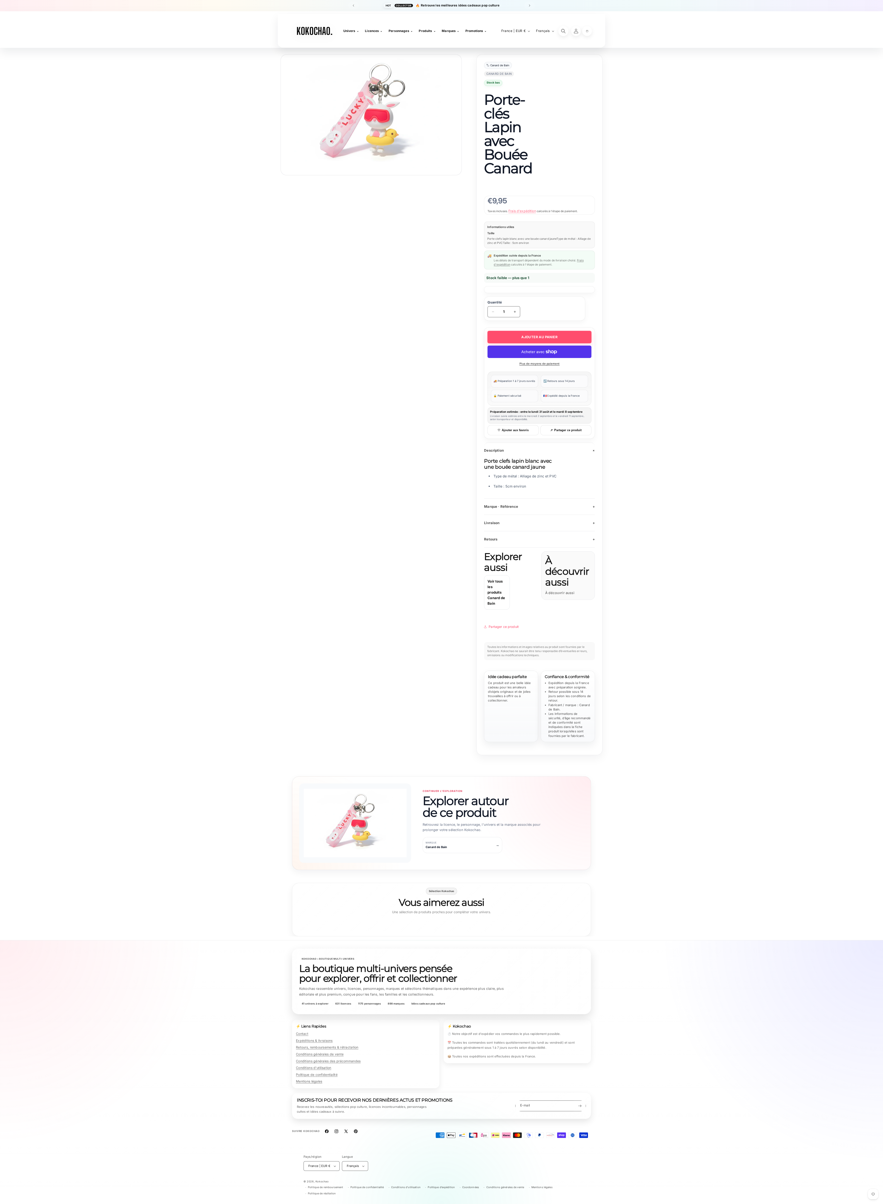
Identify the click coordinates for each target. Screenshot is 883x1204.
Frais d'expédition (522, 211)
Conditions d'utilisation (313, 1068)
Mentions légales (309, 1081)
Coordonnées (470, 1187)
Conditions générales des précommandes (328, 1061)
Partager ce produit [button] (504, 627)
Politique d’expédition (441, 1187)
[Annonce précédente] (353, 5)
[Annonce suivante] (530, 5)
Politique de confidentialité (317, 1075)
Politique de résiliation (322, 1193)
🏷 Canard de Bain (497, 65)
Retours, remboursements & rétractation (327, 1047)
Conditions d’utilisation (406, 1187)
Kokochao (322, 1181)
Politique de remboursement (325, 1187)
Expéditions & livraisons (314, 1040)
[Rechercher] (563, 31)
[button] (587, 31)
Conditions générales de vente (320, 1054)
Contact (302, 1034)
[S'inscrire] (580, 1105)
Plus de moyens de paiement (539, 363)
